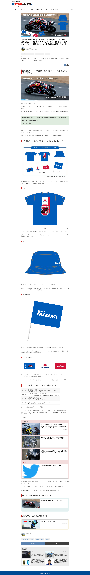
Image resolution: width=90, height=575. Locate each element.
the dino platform (46, 573)
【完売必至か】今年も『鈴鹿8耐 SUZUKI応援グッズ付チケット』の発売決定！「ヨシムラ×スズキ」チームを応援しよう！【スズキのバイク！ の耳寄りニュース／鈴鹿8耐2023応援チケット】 (45, 42)
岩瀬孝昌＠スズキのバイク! (31, 49)
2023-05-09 (28, 48)
